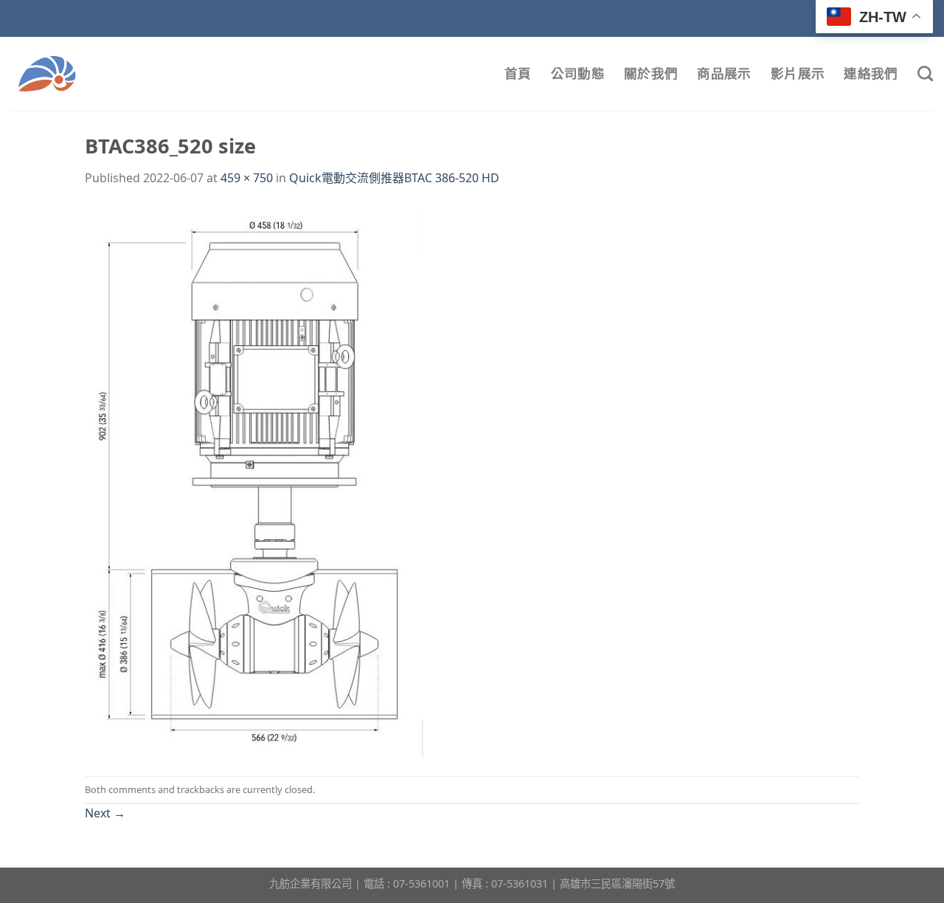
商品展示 (724, 73)
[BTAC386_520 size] (254, 481)
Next (105, 813)
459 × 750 (247, 178)
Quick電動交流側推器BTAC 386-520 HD (394, 178)
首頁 (518, 73)
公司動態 (578, 73)
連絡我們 (871, 73)
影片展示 (798, 73)
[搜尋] (925, 73)
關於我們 (651, 73)
